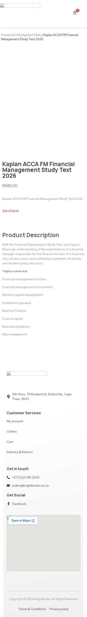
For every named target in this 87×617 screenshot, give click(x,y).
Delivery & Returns (20, 452)
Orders (12, 431)
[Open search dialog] (80, 13)
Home (5, 35)
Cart (10, 442)
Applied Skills (32, 35)
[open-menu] (52, 14)
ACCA (16, 35)
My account (15, 421)
